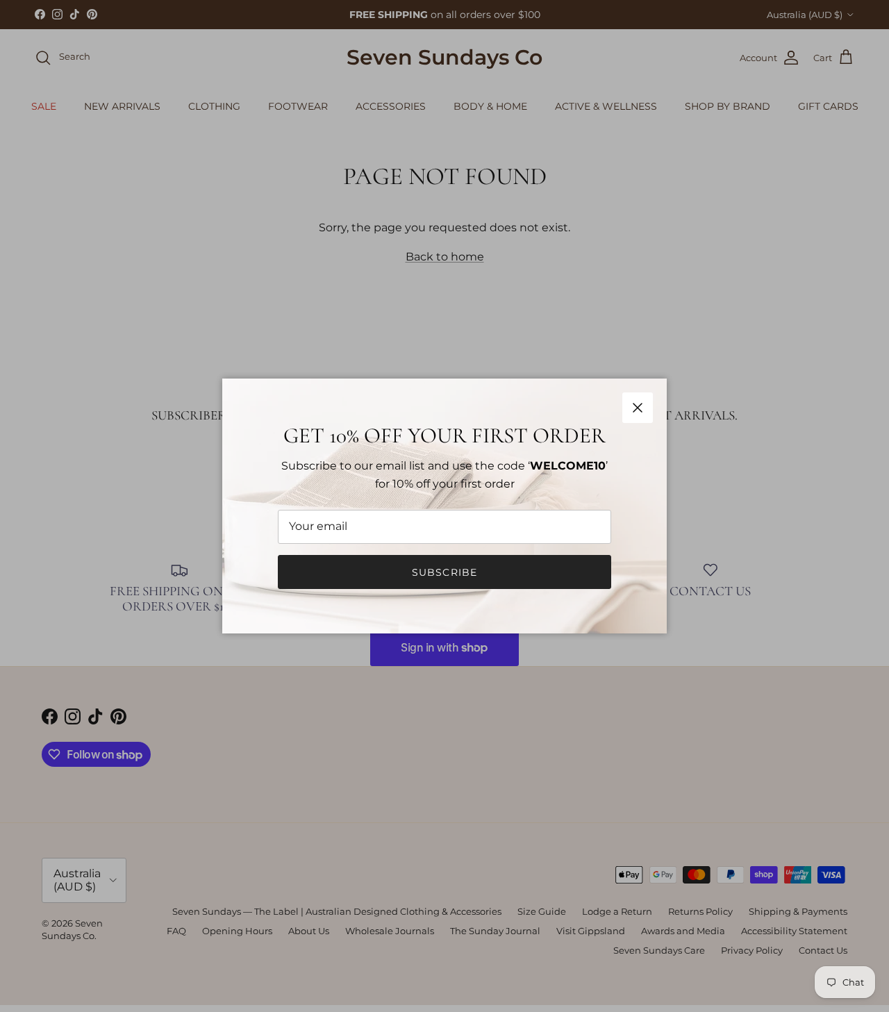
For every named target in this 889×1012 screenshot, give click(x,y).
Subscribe (444, 572)
